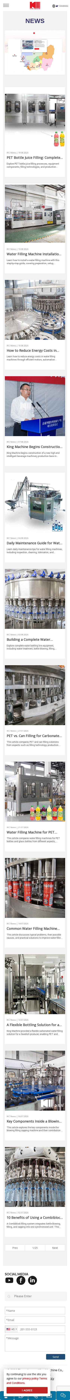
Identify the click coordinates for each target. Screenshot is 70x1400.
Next (55, 1248)
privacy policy (30, 1378)
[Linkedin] (34, 1282)
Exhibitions (63, 5)
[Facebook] (22, 1282)
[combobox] (11, 1329)
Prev (15, 1248)
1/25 (35, 1248)
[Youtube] (10, 1282)
